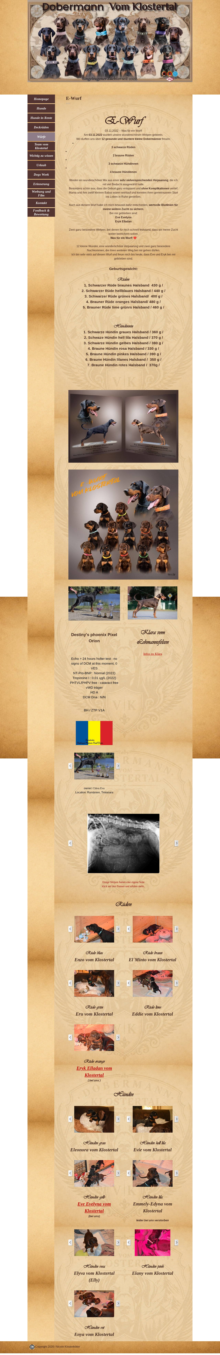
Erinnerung (41, 184)
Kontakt (41, 203)
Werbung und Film (41, 193)
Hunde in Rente (41, 118)
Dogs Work (41, 174)
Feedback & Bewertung (41, 212)
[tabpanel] (123, 245)
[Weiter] (118, 766)
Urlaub (41, 165)
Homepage (41, 99)
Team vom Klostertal (41, 146)
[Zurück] (70, 766)
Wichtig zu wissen (41, 155)
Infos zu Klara (152, 654)
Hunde (41, 108)
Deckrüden (41, 127)
